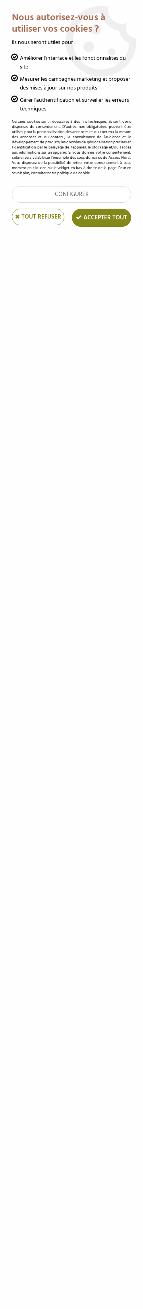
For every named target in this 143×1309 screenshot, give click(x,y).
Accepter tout (104, 218)
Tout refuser (40, 217)
